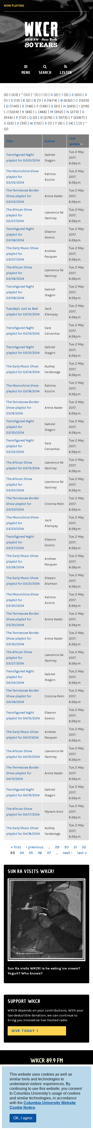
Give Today (23, 1030)
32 (84, 847)
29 (57, 847)
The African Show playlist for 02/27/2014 (19, 215)
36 (40, 852)
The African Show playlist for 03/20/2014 (19, 484)
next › (67, 852)
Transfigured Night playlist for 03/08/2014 (20, 292)
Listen (66, 72)
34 (22, 852)
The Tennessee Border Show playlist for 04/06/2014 (22, 696)
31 (75, 847)
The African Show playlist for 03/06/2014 (19, 272)
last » (82, 852)
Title (9, 141)
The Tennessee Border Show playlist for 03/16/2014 (22, 407)
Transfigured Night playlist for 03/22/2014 (20, 446)
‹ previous (34, 847)
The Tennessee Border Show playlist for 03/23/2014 (22, 503)
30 (66, 847)
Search (45, 72)
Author (50, 141)
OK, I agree (22, 1118)
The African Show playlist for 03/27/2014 (19, 657)
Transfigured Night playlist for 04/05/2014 (20, 676)
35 (31, 852)
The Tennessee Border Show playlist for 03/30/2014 (22, 619)
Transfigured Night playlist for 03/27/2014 (20, 542)
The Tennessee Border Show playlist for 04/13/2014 (22, 773)
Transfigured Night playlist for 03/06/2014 (20, 234)
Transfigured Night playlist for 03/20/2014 (20, 426)
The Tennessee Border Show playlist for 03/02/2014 (22, 196)
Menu (25, 72)
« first (16, 847)
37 (49, 852)
